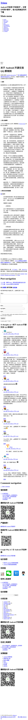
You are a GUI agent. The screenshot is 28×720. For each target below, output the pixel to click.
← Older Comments (5, 486)
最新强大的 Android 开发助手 (8, 526)
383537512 (24, 269)
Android (5, 22)
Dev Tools (5, 21)
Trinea (4, 3)
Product (5, 616)
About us (5, 27)
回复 (4, 350)
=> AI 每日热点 (4, 493)
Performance (6, 24)
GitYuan (5, 663)
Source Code (6, 618)
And (7, 409)
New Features (6, 609)
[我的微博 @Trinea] (2, 575)
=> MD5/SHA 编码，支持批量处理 (8, 647)
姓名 (2, 305)
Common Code (6, 603)
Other (4, 612)
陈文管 (5, 664)
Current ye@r (4, 321)
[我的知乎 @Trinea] (16, 575)
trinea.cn (15, 715)
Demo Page (6, 28)
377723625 (14, 269)
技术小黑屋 (6, 660)
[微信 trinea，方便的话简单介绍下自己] (8, 575)
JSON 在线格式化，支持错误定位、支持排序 (12, 645)
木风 (8, 353)
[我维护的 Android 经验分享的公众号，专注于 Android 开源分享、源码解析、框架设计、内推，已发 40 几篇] (6, 546)
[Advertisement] (14, 47)
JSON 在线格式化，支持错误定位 (9, 495)
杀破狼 (4, 287)
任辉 (8, 379)
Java (4, 23)
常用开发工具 (6, 658)
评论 (2, 293)
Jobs (4, 607)
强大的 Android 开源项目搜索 (10, 562)
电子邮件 (3, 308)
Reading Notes (6, 617)
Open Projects (6, 26)
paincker (5, 666)
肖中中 (8, 468)
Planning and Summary (10, 275)
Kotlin (4, 608)
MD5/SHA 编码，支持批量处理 (9, 496)
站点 (2, 311)
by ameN (5, 31)
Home (4, 19)
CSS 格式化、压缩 (6, 498)
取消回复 (15, 287)
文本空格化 (5, 499)
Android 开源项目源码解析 (10, 564)
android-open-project (11, 75)
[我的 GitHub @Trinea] (23, 575)
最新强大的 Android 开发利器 (8, 555)
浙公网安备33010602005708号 (8, 717)
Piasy (4, 661)
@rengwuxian (22, 123)
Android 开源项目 (7, 656)
